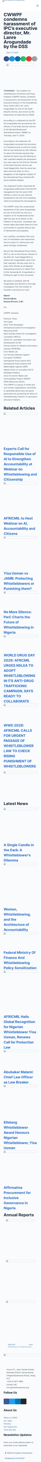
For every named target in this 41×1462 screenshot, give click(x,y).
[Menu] (37, 6)
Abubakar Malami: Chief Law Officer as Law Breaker (18, 1077)
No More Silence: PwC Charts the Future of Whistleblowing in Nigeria (19, 622)
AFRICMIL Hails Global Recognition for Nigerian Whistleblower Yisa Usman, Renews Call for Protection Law (20, 1032)
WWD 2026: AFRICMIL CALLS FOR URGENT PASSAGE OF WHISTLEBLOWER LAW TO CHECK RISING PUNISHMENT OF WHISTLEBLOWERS (20, 745)
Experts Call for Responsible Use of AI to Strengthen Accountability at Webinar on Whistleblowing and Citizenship (20, 464)
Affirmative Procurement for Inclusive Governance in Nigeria (17, 1197)
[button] (6, 58)
